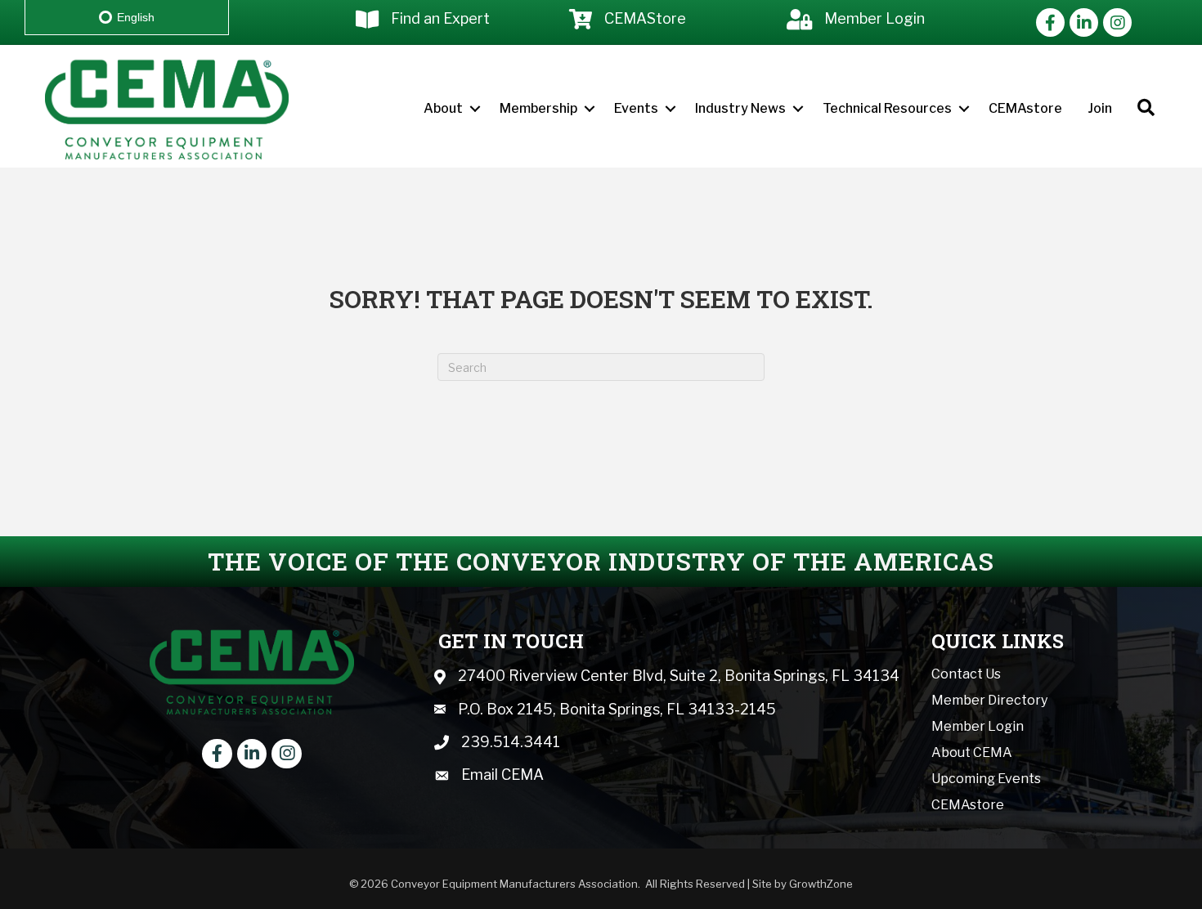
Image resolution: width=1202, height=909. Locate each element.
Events (636, 108)
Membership (538, 108)
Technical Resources (887, 108)
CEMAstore (1025, 108)
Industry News (740, 108)
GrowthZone (821, 883)
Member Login (977, 726)
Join (1100, 108)
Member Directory (989, 700)
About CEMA (971, 752)
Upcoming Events (986, 778)
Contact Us (966, 674)
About (443, 108)
